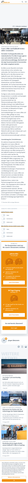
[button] (14, 480)
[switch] (3, 215)
